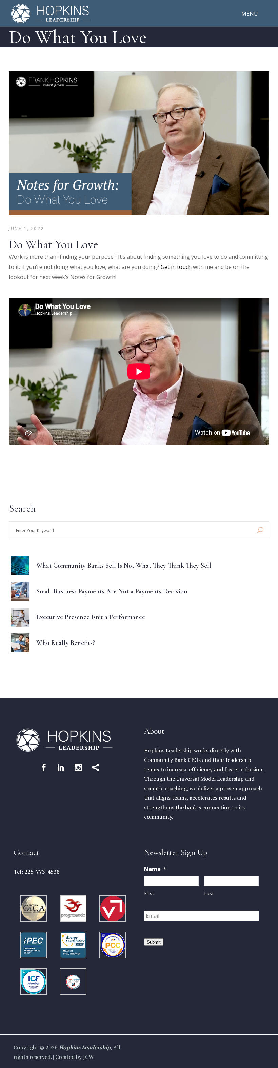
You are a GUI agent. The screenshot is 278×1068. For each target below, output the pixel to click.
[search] (260, 530)
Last (209, 893)
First (149, 893)
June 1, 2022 (26, 228)
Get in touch (176, 267)
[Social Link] (43, 767)
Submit (154, 942)
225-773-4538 (42, 871)
